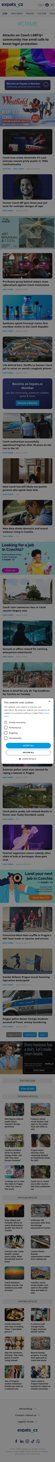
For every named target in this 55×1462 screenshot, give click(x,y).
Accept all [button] (28, 745)
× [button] (49, 701)
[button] (27, 758)
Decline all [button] (28, 752)
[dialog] (27, 731)
